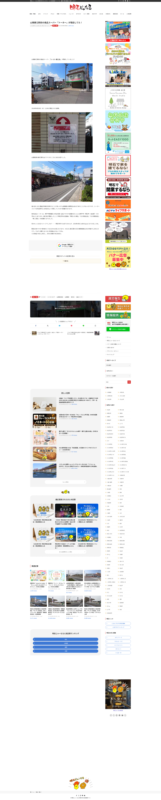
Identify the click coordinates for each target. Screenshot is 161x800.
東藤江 (108, 568)
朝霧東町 (122, 416)
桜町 (121, 503)
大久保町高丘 (123, 451)
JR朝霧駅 (109, 392)
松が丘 (121, 592)
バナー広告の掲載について (114, 344)
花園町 (121, 554)
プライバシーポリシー (113, 351)
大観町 (108, 513)
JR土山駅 (122, 399)
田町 (121, 523)
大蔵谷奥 (109, 485)
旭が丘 (108, 423)
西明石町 (109, 547)
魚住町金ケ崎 (110, 427)
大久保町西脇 (110, 458)
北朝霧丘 (109, 496)
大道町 (108, 520)
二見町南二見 (123, 582)
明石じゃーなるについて (113, 340)
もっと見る (66, 482)
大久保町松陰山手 (111, 465)
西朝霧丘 (122, 547)
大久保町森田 (110, 468)
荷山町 (121, 551)
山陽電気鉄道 (60, 297)
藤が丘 (66, 261)
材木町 (121, 499)
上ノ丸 (121, 423)
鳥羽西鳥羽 (122, 530)
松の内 (121, 596)
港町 (121, 599)
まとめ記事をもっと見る (65, 552)
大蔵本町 (122, 482)
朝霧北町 (109, 413)
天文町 (121, 527)
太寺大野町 (109, 516)
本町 (121, 589)
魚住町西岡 (109, 437)
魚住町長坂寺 (110, 434)
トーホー (44, 297)
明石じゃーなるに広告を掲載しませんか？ (118, 269)
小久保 (108, 499)
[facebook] (119, 1)
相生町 (108, 409)
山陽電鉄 (67, 297)
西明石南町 (109, 544)
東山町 (121, 568)
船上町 (121, 585)
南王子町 (109, 602)
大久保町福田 (123, 458)
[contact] (127, 1)
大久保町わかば (110, 475)
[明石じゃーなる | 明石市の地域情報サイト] (80, 7)
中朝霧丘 (109, 537)
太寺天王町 (122, 516)
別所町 (108, 589)
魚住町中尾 (122, 434)
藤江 (108, 575)
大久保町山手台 (110, 471)
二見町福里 (109, 585)
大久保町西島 (123, 454)
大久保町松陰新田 (124, 461)
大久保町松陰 (110, 461)
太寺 (121, 513)
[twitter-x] (121, 1)
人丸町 (108, 571)
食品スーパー (79, 297)
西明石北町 (122, 544)
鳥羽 (108, 530)
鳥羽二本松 (109, 533)
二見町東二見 (110, 578)
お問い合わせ (110, 347)
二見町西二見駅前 (111, 582)
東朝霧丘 (109, 561)
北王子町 (122, 496)
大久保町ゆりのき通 (124, 471)
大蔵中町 (122, 478)
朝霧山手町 (122, 420)
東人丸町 (122, 564)
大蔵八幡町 (109, 482)
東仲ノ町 (122, 561)
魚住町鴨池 (122, 427)
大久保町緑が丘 (123, 465)
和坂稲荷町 (109, 613)
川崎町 (108, 492)
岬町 (108, 599)
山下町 (108, 609)
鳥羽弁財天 (122, 533)
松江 (108, 592)
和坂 (121, 489)
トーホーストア (51, 297)
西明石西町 (122, 540)
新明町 (108, 509)
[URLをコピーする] (95, 325)
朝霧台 (121, 413)
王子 (108, 440)
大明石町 (122, 440)
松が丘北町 (109, 596)
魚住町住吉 (122, 430)
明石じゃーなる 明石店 (118, 710)
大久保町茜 (109, 444)
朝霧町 (108, 416)
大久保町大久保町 (111, 451)
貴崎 (121, 492)
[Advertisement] (65, 41)
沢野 (108, 506)
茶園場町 (109, 503)
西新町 (108, 551)
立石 (108, 523)
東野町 (108, 564)
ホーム (109, 337)
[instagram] (123, 1)
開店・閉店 (55, 25)
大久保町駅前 (110, 447)
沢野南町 (122, 506)
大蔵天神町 (109, 478)
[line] (125, 1)
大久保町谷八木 (110, 454)
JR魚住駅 (109, 399)
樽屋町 (108, 527)
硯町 (121, 509)
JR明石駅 (122, 392)
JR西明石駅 (109, 396)
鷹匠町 (121, 520)
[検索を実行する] (129, 382)
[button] (35, 325)
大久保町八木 (123, 468)
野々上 (108, 554)
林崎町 (121, 558)
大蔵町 (121, 485)
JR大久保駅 (122, 396)
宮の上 (108, 606)
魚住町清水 (109, 430)
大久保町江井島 (123, 444)
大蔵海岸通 (122, 475)
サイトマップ (110, 354)
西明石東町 (109, 540)
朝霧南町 (109, 420)
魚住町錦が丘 (123, 437)
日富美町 (122, 571)
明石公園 (122, 409)
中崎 (121, 537)
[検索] (130, 1)
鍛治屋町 (109, 489)
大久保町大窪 (123, 447)
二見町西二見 (123, 578)
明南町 (121, 606)
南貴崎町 (122, 602)
